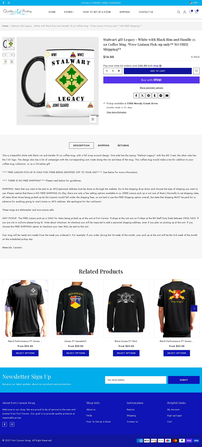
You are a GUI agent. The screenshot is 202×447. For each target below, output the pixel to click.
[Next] (194, 308)
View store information (116, 112)
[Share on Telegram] (160, 95)
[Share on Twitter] (142, 95)
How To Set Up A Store (98, 421)
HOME (52, 12)
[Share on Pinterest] (148, 95)
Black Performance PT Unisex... (25, 341)
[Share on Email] (167, 95)
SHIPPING (125, 12)
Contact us (132, 421)
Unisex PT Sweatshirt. (76, 341)
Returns (130, 409)
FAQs (89, 415)
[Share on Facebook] (136, 95)
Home (5, 25)
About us (90, 409)
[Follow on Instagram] (9, 3)
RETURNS (123, 145)
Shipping (131, 415)
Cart (169, 421)
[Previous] (8, 308)
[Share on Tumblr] (154, 95)
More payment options (151, 87)
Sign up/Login (174, 415)
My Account (173, 409)
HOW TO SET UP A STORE (97, 12)
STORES (68, 12)
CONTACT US (146, 12)
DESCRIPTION (81, 145)
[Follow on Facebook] (3, 3)
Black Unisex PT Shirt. (126, 341)
